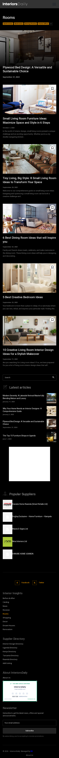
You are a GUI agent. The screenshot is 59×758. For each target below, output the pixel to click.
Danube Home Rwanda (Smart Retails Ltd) (30, 504)
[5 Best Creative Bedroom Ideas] (29, 278)
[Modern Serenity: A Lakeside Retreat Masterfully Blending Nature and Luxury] (51, 398)
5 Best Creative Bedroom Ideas (23, 297)
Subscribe (30, 730)
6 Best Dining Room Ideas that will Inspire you (29, 240)
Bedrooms (19, 24)
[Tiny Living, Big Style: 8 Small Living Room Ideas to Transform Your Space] (29, 159)
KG (32, 751)
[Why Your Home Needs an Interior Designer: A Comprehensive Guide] (51, 411)
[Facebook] (17, 583)
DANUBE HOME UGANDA (22, 553)
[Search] (53, 377)
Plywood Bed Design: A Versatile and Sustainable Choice (23, 423)
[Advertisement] (29, 464)
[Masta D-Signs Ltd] (7, 529)
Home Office (43, 24)
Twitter (41, 582)
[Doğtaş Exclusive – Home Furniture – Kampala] (7, 517)
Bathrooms (8, 24)
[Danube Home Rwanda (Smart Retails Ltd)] (7, 504)
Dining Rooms (30, 24)
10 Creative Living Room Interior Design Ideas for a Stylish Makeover (28, 352)
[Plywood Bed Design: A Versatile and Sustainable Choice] (29, 54)
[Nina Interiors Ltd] (7, 542)
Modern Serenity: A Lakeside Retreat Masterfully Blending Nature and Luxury (23, 397)
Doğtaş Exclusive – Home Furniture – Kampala (32, 516)
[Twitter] (34, 583)
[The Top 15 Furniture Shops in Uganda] (51, 437)
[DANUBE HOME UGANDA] (7, 554)
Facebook (25, 582)
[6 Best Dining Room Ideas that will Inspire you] (29, 218)
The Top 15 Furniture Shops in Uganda (19, 435)
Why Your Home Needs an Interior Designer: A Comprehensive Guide (22, 410)
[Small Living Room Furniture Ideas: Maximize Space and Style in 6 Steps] (29, 99)
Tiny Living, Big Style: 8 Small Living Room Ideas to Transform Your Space (29, 180)
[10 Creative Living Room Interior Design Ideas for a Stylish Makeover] (29, 330)
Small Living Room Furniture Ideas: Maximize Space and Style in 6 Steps (26, 120)
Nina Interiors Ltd (19, 541)
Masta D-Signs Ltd (20, 528)
